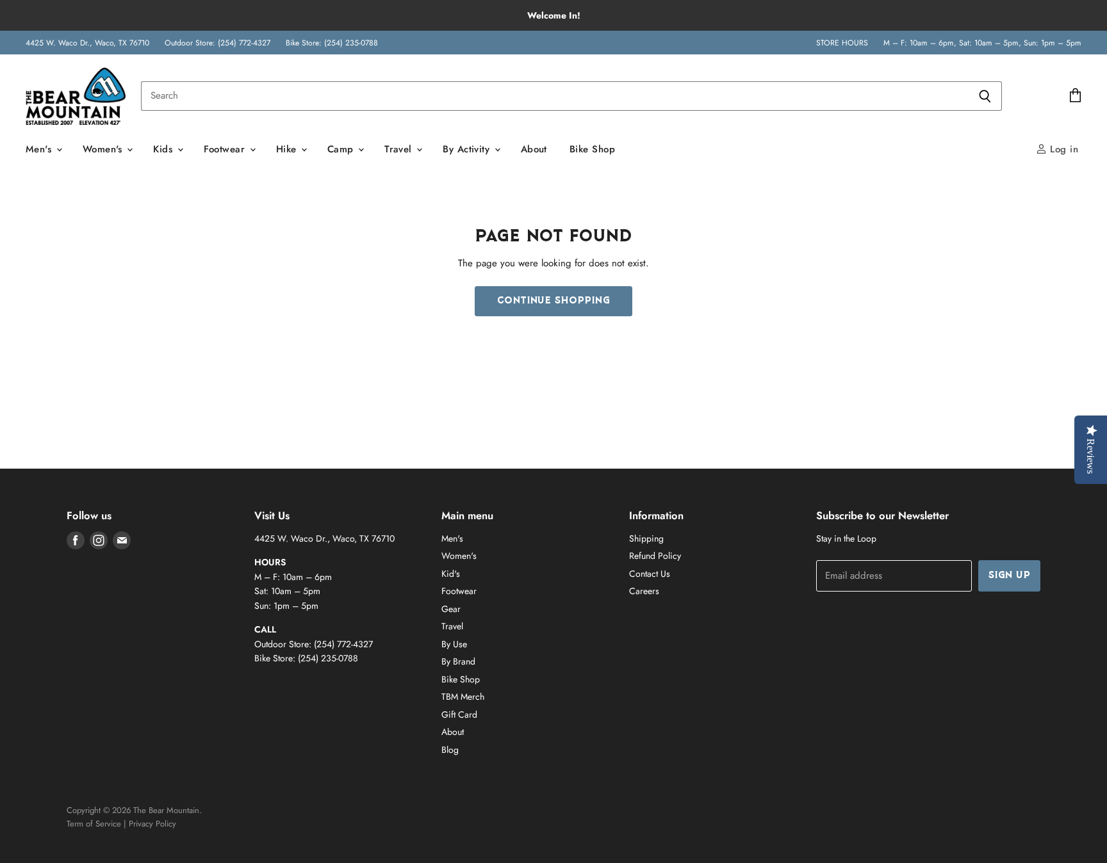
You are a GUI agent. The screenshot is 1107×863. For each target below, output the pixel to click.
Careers (644, 591)
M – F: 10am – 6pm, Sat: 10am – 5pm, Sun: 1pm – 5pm (982, 42)
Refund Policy (655, 555)
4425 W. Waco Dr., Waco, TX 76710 (87, 42)
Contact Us (649, 573)
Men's (40, 149)
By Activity (468, 149)
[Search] (985, 96)
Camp (342, 149)
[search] (554, 96)
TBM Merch (462, 696)
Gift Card (459, 714)
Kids (164, 149)
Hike (288, 149)
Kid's (450, 573)
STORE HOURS (842, 42)
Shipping (646, 538)
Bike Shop (592, 149)
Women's (104, 149)
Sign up (1009, 576)
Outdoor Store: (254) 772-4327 (217, 42)
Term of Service (94, 824)
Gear (451, 608)
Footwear (226, 149)
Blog (450, 749)
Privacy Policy (152, 824)
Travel (399, 149)
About (534, 149)
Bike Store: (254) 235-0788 (332, 42)
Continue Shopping (553, 301)
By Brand (458, 661)
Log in (1062, 149)
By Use (454, 644)
